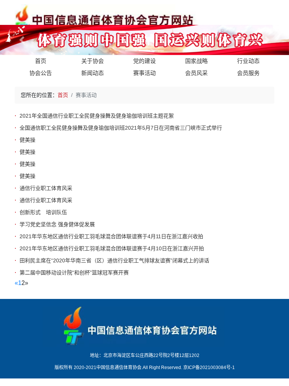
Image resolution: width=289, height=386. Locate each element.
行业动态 (248, 61)
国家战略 (196, 61)
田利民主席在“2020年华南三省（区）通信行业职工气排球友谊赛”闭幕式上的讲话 (114, 260)
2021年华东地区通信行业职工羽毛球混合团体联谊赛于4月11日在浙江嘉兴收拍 (111, 236)
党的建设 (144, 61)
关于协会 (92, 61)
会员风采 (196, 73)
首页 (40, 61)
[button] (21, 40)
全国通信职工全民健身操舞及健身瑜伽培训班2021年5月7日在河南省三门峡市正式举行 (121, 128)
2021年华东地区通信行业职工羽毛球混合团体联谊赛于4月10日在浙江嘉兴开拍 (112, 248)
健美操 (27, 140)
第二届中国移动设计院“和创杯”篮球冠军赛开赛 (74, 273)
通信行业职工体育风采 (46, 188)
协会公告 (40, 73)
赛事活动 (144, 73)
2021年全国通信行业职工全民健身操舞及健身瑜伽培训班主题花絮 (97, 116)
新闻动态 (92, 73)
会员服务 (248, 73)
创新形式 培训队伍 (43, 212)
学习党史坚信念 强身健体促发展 (57, 224)
